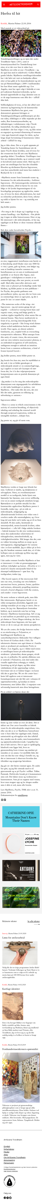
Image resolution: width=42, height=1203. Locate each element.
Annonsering (9, 1160)
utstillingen (23, 795)
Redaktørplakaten (9, 1169)
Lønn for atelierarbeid (13, 938)
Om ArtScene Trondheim (15, 1157)
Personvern (9, 1163)
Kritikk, (4, 24)
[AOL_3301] (21, 706)
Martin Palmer (14, 24)
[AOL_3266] (21, 454)
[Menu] (4, 4)
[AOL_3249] (21, 245)
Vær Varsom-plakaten (11, 1171)
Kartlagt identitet (11, 989)
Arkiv (6, 1155)
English (7, 1146)
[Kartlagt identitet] (21, 1006)
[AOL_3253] (21, 43)
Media (6, 1152)
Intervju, (5, 933)
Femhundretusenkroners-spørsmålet (20, 1049)
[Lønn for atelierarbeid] (21, 953)
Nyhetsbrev (9, 1149)
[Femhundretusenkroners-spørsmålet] (21, 1078)
